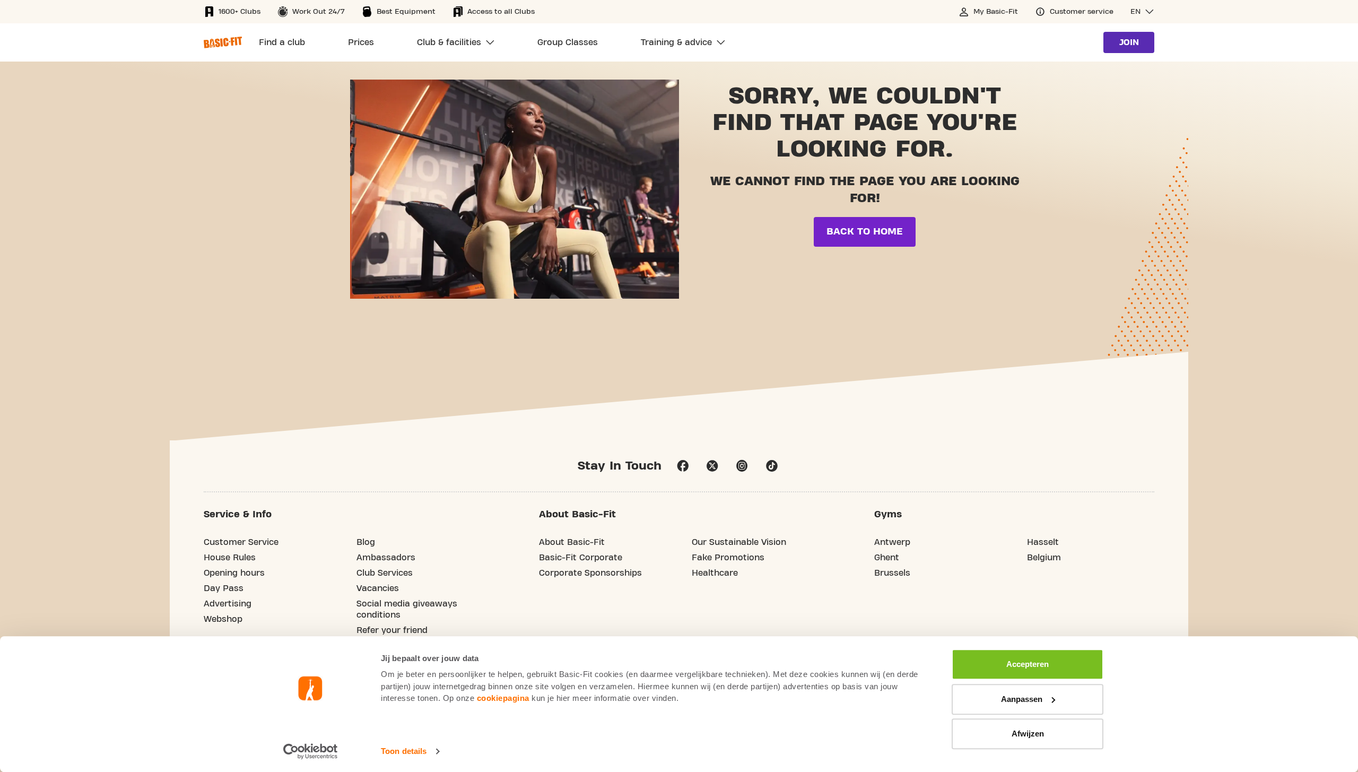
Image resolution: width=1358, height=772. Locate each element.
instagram (742, 465)
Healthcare (715, 573)
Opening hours (234, 573)
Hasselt (1043, 542)
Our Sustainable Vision (739, 542)
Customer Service (241, 542)
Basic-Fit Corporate (580, 557)
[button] (1142, 11)
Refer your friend (392, 630)
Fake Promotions (728, 557)
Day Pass (223, 588)
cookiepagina (503, 697)
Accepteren (1027, 664)
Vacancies (377, 588)
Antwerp (892, 542)
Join (1129, 42)
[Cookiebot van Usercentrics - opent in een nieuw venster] (310, 751)
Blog (365, 542)
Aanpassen (1021, 699)
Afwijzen (1028, 733)
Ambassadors (385, 557)
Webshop (223, 619)
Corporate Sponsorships (590, 573)
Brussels (892, 573)
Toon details (403, 751)
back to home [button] (864, 232)
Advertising (227, 604)
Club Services (384, 573)
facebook (682, 465)
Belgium (1044, 557)
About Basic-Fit (572, 542)
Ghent (886, 557)
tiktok (771, 465)
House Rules (230, 557)
